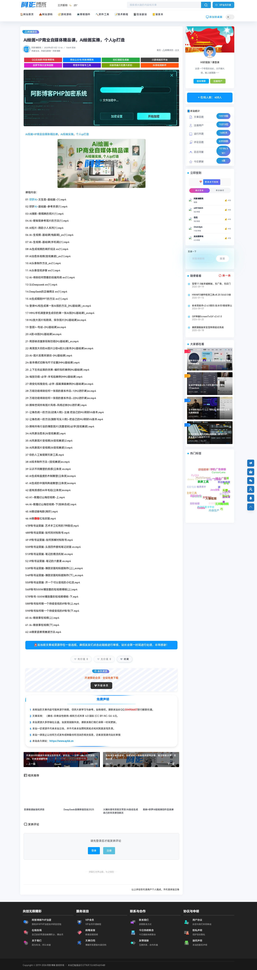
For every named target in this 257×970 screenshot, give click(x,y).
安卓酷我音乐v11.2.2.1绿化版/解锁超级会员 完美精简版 (209, 411)
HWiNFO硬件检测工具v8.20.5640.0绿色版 (211, 294)
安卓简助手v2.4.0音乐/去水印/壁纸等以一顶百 (212, 305)
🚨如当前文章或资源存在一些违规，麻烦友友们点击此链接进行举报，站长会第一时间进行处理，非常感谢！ (101, 645)
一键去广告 (205, 468)
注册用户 (217, 81)
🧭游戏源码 (65, 14)
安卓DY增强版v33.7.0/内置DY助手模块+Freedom (206, 386)
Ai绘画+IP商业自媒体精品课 (41, 134)
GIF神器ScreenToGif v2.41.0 (207, 316)
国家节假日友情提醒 (43, 65)
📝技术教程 (121, 14)
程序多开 (215, 501)
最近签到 (199, 190)
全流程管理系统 (219, 506)
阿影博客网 (36, 48)
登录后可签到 (212, 182)
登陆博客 (201, 81)
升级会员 (103, 685)
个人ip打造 (82, 134)
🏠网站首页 (27, 14)
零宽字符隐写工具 (82, 65)
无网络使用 (202, 483)
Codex (190, 496)
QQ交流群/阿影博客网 (43, 59)
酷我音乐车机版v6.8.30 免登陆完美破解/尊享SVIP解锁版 (209, 362)
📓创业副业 (140, 14)
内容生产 (201, 501)
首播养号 (223, 471)
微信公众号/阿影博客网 (82, 59)
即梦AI (33, 199)
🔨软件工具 (102, 14)
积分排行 (220, 190)
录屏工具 (195, 474)
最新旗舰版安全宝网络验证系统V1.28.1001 (208, 327)
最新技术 (189, 486)
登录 (93, 850)
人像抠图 (192, 479)
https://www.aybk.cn (61, 741)
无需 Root (210, 472)
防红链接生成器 (121, 59)
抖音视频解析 (159, 65)
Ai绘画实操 (66, 134)
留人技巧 (216, 494)
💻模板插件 (83, 14)
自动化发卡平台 (205, 510)
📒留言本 (157, 14)
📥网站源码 (46, 14)
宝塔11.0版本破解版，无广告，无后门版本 (211, 283)
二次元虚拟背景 (223, 483)
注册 (109, 850)
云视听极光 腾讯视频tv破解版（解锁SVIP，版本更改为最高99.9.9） (208, 435)
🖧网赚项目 (30, 31)
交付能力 (227, 498)
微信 (37, 518)
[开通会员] (250, 471)
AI (35, 206)
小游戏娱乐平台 (160, 59)
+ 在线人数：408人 (210, 97)
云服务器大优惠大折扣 (120, 65)
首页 (159, 50)
